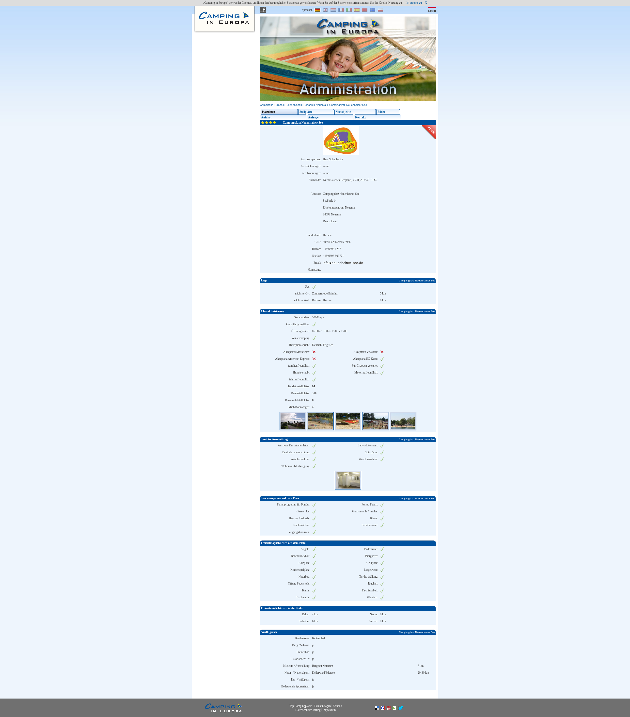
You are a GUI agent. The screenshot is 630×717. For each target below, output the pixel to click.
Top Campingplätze (300, 706)
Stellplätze (305, 112)
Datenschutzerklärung (308, 709)
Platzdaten (268, 112)
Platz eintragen (322, 706)
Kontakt (360, 117)
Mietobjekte (343, 112)
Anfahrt (266, 117)
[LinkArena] (397, 709)
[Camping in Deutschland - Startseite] (223, 10)
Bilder (381, 112)
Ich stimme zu (414, 2)
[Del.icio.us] (379, 709)
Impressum (329, 709)
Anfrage (313, 117)
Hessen (308, 104)
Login (432, 11)
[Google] (385, 709)
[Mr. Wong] (391, 709)
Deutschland (292, 104)
